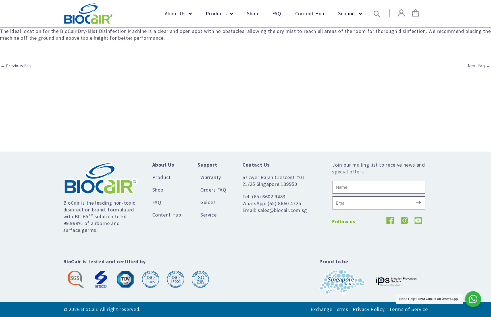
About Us (163, 164)
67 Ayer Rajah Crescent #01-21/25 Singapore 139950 (274, 180)
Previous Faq (16, 66)
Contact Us (256, 164)
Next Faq (479, 66)
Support (207, 164)
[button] (376, 13)
